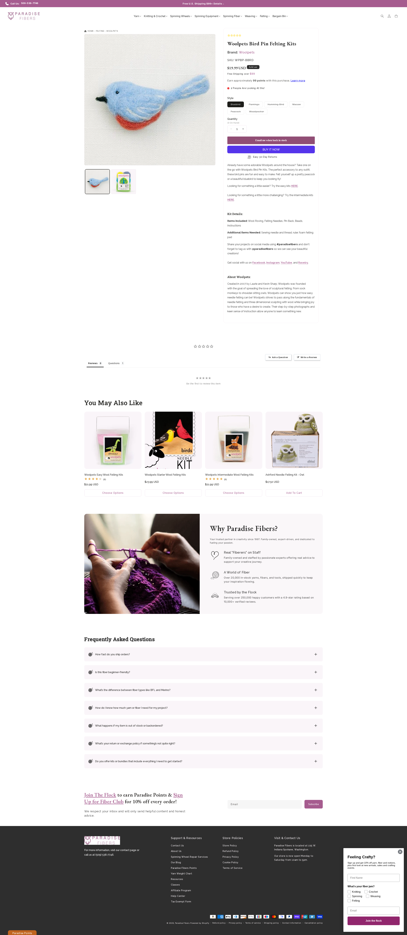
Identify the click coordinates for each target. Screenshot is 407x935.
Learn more (298, 80)
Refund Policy (231, 851)
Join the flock (374, 920)
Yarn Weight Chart (181, 873)
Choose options (113, 492)
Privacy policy (235, 923)
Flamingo (256, 105)
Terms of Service (233, 868)
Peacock (237, 112)
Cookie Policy (230, 862)
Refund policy (218, 923)
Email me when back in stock (271, 140)
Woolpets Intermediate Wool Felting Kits (229, 474)
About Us (176, 851)
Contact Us (177, 845)
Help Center (178, 896)
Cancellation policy (314, 923)
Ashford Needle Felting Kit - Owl (285, 474)
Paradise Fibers (182, 923)
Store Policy (230, 845)
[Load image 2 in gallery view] (123, 181)
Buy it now (271, 149)
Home (90, 31)
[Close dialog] (400, 851)
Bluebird (237, 105)
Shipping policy (271, 923)
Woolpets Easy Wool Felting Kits (103, 474)
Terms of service (253, 923)
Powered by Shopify (199, 923)
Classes (175, 884)
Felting (100, 31)
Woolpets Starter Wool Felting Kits (165, 474)
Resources (177, 879)
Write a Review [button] (309, 357)
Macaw (298, 105)
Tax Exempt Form (181, 901)
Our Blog (176, 862)
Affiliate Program (181, 890)
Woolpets (112, 31)
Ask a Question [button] (280, 357)
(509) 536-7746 (104, 854)
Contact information (291, 923)
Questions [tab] (114, 363)
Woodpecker (258, 112)
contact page (128, 850)
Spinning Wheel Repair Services (189, 857)
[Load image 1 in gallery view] (97, 181)
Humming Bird (277, 105)
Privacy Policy (231, 857)
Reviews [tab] (92, 363)
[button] (136, 16)
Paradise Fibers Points (184, 868)
